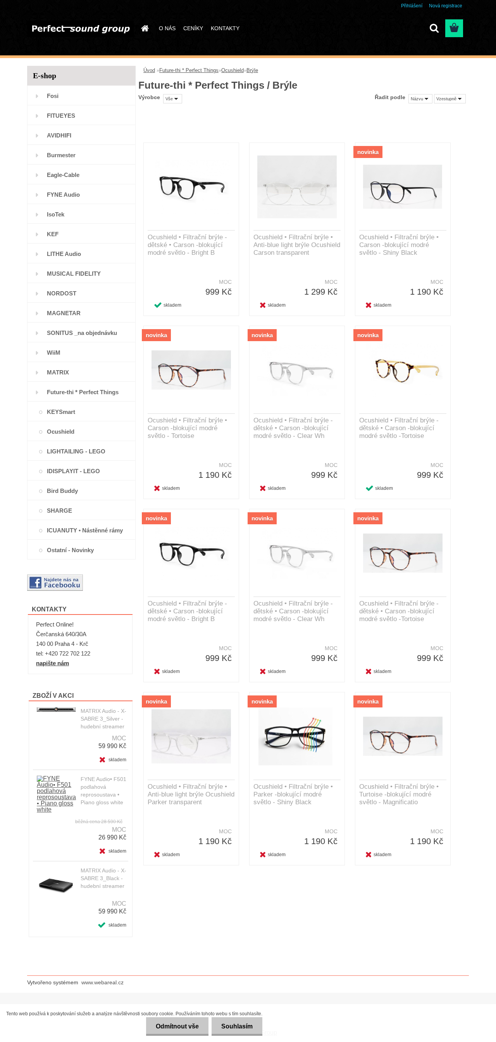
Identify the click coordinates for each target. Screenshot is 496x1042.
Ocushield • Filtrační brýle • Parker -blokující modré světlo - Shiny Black (293, 794)
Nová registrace (445, 6)
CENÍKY (193, 28)
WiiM (53, 352)
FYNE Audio (63, 194)
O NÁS (167, 28)
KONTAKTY (225, 28)
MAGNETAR (64, 313)
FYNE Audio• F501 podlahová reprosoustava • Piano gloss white (103, 790)
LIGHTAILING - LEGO (76, 451)
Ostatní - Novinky (70, 550)
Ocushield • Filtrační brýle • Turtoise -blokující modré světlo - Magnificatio (399, 794)
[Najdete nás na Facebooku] (55, 577)
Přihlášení (411, 6)
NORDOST (61, 293)
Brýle (252, 70)
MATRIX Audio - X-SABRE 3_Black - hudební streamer (103, 878)
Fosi (53, 96)
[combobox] (420, 98)
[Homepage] (144, 28)
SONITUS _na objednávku (82, 333)
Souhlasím (237, 1026)
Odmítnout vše (177, 1026)
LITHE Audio (64, 254)
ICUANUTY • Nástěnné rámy (85, 530)
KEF (53, 234)
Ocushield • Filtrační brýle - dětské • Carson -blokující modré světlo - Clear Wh (293, 428)
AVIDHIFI (59, 135)
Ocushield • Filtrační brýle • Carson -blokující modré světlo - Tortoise (187, 428)
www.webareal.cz (102, 982)
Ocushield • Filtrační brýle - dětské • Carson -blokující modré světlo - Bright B (187, 244)
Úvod (149, 70)
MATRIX (58, 372)
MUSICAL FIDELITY (74, 273)
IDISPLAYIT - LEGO (73, 471)
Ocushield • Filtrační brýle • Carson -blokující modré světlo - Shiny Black (399, 244)
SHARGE (59, 510)
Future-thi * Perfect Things (83, 392)
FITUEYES (61, 115)
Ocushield (60, 431)
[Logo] (80, 28)
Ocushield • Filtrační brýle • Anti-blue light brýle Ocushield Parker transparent (191, 794)
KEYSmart (61, 412)
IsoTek (55, 214)
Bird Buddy (62, 491)
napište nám (52, 663)
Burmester (61, 155)
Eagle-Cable (63, 175)
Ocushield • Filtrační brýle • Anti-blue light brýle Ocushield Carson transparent (296, 244)
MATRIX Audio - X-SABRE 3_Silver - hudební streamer (103, 719)
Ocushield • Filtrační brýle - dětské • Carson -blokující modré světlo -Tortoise (399, 428)
